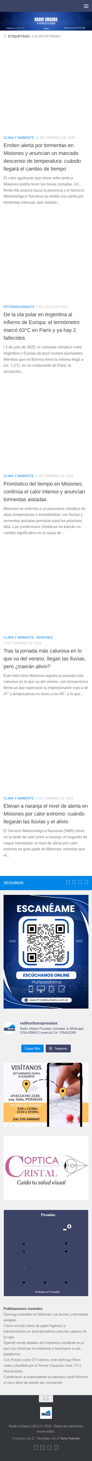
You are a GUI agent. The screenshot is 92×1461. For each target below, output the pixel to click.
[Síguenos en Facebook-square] (68, 882)
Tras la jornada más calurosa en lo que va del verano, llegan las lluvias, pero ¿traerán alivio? (45, 658)
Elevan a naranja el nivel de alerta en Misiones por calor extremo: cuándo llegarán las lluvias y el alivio (46, 814)
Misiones (45, 637)
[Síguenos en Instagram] (86, 882)
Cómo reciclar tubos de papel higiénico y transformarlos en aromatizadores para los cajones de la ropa (45, 1331)
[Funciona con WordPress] (33, 1438)
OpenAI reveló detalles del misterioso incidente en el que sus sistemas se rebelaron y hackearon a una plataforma (44, 1348)
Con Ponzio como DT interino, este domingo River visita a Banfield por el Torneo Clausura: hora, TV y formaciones (42, 1365)
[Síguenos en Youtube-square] (80, 882)
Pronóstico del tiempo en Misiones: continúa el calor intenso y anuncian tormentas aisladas (44, 491)
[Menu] (86, 6)
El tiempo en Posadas (47, 1291)
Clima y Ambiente (19, 138)
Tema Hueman (70, 1438)
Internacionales (19, 307)
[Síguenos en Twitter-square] (74, 882)
